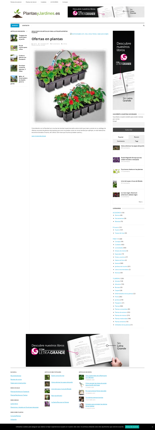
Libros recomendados (122, 269)
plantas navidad (40, 45)
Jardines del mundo (121, 266)
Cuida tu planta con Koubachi (22, 57)
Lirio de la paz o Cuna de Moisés (131, 181)
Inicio (15, 25)
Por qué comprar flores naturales (96, 391)
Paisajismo (118, 303)
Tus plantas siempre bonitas (94, 397)
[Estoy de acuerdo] (152, 427)
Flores (117, 297)
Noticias (117, 273)
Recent (136, 137)
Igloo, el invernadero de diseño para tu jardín (19, 80)
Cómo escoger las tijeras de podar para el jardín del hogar (96, 384)
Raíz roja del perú (56, 396)
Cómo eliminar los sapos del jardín (132, 146)
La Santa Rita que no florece (60, 402)
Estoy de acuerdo (132, 427)
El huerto (116, 227)
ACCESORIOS (54, 2)
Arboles (117, 281)
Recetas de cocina (16, 379)
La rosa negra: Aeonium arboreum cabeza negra (129, 194)
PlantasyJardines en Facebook (20, 391)
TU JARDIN (116, 278)
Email (115, 121)
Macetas (117, 221)
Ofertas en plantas (47, 39)
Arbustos (118, 284)
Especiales (118, 254)
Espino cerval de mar (57, 376)
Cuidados (43, 2)
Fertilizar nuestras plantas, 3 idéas (22, 68)
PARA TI (115, 239)
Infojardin (14, 419)
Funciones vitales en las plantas (132, 169)
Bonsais (117, 287)
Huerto (117, 230)
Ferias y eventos (120, 257)
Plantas (117, 306)
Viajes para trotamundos (18, 383)
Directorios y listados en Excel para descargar (25, 407)
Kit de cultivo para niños (23, 47)
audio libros (14, 404)
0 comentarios (56, 44)
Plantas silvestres (120, 322)
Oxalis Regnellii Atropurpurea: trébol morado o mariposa (131, 158)
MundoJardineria (16, 376)
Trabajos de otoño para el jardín (23, 37)
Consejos (65, 2)
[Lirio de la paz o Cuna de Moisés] (115, 187)
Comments (121, 141)
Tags (136, 141)
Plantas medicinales (121, 318)
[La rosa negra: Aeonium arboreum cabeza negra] (116, 196)
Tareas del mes (119, 233)
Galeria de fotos (120, 260)
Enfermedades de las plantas (124, 294)
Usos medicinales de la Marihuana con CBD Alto (96, 376)
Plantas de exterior (16, 2)
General (117, 263)
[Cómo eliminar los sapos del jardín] (116, 149)
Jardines (117, 300)
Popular (120, 137)
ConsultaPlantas (16, 416)
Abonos (117, 215)
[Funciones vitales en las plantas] (116, 173)
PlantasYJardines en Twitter (19, 395)
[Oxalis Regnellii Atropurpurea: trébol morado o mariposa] (116, 162)
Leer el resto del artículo (39, 136)
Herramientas (119, 218)
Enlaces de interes (120, 251)
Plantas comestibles (121, 309)
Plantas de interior (31, 2)
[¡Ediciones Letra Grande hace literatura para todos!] (106, 17)
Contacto (25, 25)
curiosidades (119, 248)
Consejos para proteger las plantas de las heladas (96, 405)
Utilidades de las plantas (122, 325)
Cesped (117, 290)
